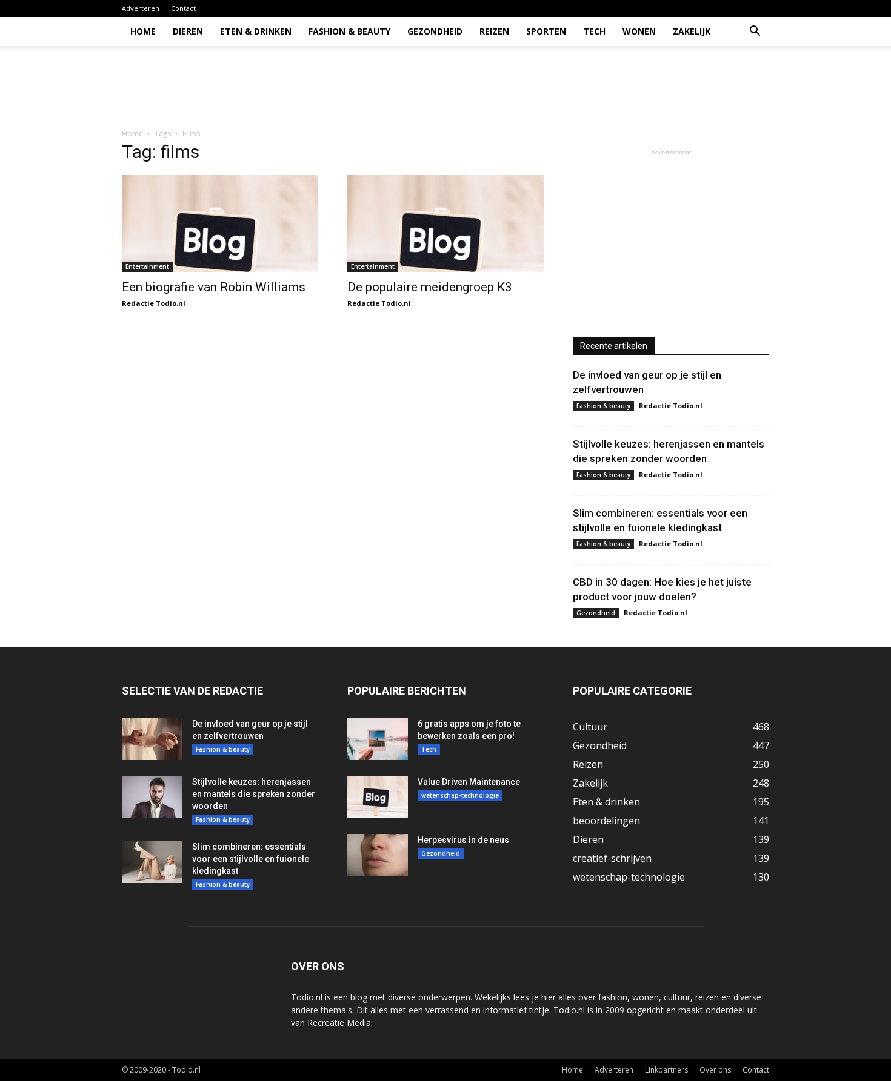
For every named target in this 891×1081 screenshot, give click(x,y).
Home (143, 31)
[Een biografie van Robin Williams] (220, 223)
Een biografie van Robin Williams (213, 287)
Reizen (494, 31)
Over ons (715, 1070)
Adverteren (140, 8)
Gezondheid (434, 31)
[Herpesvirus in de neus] (377, 855)
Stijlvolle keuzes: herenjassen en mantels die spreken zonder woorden (253, 794)
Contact (183, 8)
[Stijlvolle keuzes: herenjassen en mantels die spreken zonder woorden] (152, 797)
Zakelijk (691, 31)
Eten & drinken (256, 31)
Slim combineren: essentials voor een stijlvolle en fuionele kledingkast (250, 859)
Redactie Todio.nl (153, 303)
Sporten (546, 31)
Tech (594, 31)
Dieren (188, 31)
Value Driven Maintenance (469, 782)
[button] (754, 32)
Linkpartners (666, 1070)
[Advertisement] (548, 88)
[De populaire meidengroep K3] (445, 223)
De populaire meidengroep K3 (429, 287)
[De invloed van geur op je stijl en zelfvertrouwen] (152, 739)
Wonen (639, 31)
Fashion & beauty (349, 31)
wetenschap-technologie (460, 795)
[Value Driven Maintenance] (377, 797)
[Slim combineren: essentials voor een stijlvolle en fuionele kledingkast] (152, 862)
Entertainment (147, 266)
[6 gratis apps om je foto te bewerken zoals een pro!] (377, 739)
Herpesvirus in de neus (463, 840)
